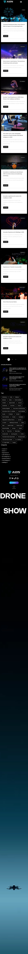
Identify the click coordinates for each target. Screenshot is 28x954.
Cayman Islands (12, 402)
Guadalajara (21, 416)
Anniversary (4, 397)
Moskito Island (10, 425)
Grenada (13, 416)
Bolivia (10, 399)
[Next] (19, 359)
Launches (19, 419)
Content (4, 448)
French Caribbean (5, 416)
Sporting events (14, 433)
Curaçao (19, 405)
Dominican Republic (6, 408)
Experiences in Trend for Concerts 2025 (12, 267)
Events (3, 450)
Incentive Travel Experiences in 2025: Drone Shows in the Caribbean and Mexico (13, 98)
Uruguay (14, 442)
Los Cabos (4, 422)
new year (14, 428)
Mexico (22, 422)
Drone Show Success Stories (10, 301)
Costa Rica (12, 405)
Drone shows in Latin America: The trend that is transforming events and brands (14, 62)
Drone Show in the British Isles (19, 408)
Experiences (23, 117)
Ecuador (3, 414)
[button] (21, 1)
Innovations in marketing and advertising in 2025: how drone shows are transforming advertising (13, 174)
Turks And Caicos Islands (7, 439)
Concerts (20, 402)
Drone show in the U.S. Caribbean (8, 411)
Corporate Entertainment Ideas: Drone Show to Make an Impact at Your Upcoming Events (14, 25)
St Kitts (22, 433)
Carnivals (4, 402)
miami (3, 425)
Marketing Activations (14, 422)
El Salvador (11, 414)
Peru (3, 431)
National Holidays (5, 428)
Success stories (22, 287)
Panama (20, 428)
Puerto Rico (9, 431)
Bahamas (17, 397)
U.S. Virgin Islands (5, 442)
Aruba (11, 397)
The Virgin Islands (21, 436)
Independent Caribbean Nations (8, 419)
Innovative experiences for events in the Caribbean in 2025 (12, 197)
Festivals (17, 414)
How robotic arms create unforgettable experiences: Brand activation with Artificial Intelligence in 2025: (13, 135)
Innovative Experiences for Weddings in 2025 (13, 232)
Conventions (4, 405)
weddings (4, 462)
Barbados (4, 399)
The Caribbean (22, 81)
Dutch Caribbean (21, 411)
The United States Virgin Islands (8, 436)
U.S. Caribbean (18, 439)
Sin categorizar (5, 456)
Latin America (22, 46)
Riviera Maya (17, 431)
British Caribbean (18, 399)
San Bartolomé (5, 433)
